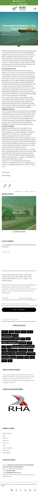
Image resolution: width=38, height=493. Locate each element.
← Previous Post (18, 191)
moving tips (21, 353)
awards (11, 331)
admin (5, 33)
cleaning (30, 331)
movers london (22, 350)
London (29, 342)
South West (20, 357)
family (22, 338)
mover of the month (23, 346)
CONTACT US (20, 1)
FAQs (4, 445)
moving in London (8, 353)
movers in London (12, 350)
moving (30, 350)
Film (28, 339)
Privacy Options (6, 452)
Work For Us (6, 443)
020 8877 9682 (22, 4)
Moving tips (12, 33)
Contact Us (5, 440)
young (9, 360)
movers (4, 350)
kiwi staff (22, 343)
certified (17, 331)
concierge (15, 335)
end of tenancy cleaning (10, 339)
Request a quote (7, 433)
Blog (4, 435)
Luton (3, 346)
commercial (6, 335)
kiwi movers (9, 342)
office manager (30, 353)
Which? (4, 360)
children (24, 331)
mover (9, 346)
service (12, 357)
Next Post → (33, 191)
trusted (32, 357)
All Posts (26, 191)
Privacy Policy (6, 450)
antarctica (4, 331)
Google (10, 468)
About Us (5, 438)
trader (26, 357)
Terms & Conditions (7, 448)
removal (5, 357)
